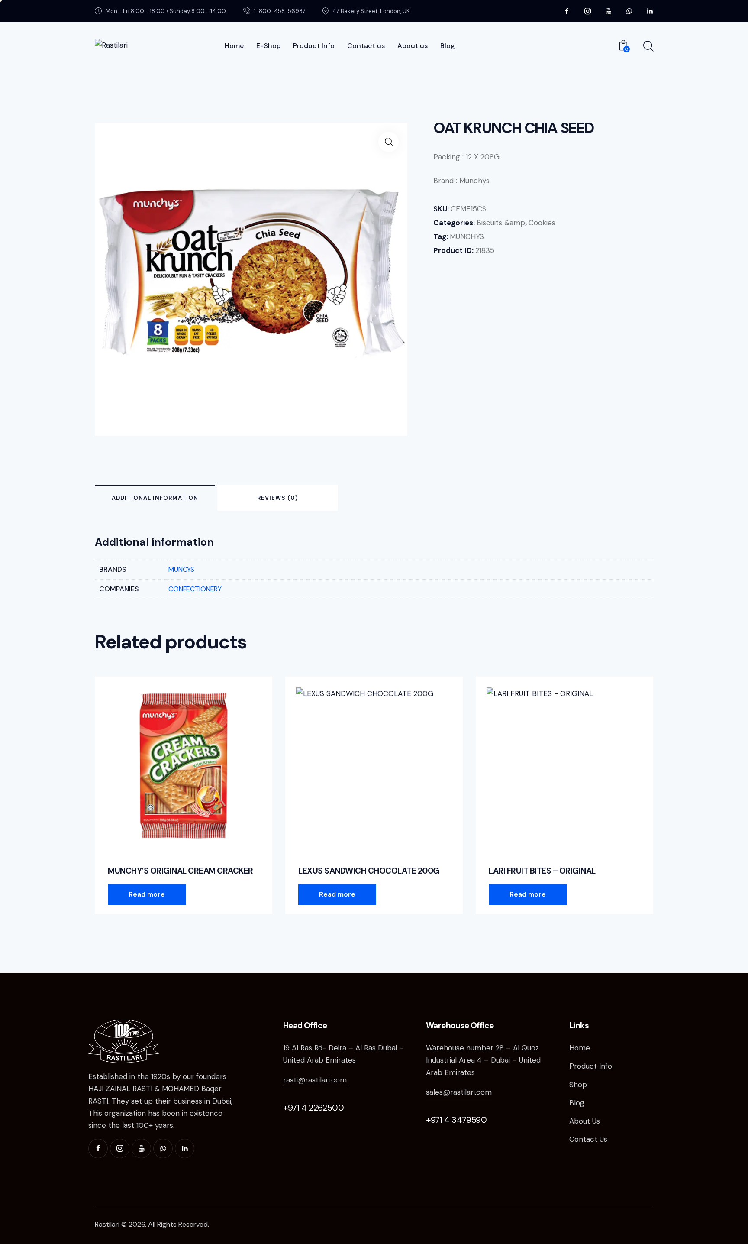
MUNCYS (181, 569)
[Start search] (647, 46)
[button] (388, 142)
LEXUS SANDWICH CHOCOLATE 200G (368, 871)
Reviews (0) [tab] (277, 498)
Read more (147, 894)
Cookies (542, 222)
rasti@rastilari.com (315, 1080)
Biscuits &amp (501, 222)
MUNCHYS (467, 236)
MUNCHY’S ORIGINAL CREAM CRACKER (180, 871)
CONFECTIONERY (195, 588)
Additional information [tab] (155, 498)
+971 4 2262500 (313, 1107)
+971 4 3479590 (456, 1119)
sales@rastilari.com (459, 1092)
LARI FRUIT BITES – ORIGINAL (542, 871)
